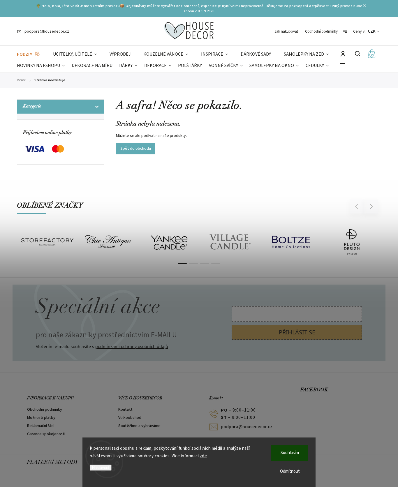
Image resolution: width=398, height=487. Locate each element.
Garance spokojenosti (46, 434)
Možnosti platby (41, 418)
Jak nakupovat (286, 31)
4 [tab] (215, 263)
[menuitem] (28, 54)
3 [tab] (204, 263)
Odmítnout (290, 471)
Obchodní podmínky (321, 31)
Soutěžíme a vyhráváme (139, 426)
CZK (372, 31)
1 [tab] (182, 263)
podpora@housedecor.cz (246, 427)
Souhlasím (290, 453)
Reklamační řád (40, 426)
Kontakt (125, 409)
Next (371, 206)
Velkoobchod (129, 418)
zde (203, 456)
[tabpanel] (47, 242)
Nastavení (100, 467)
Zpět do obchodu (135, 148)
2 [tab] (193, 263)
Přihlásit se (297, 332)
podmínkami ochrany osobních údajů (131, 346)
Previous (357, 206)
